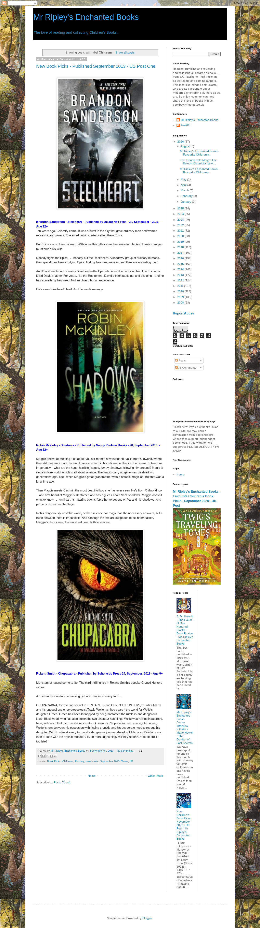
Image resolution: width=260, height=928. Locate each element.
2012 (181, 280)
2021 (181, 230)
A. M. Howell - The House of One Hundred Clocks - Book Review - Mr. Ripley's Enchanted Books (185, 630)
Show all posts (125, 52)
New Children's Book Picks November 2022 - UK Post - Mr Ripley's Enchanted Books (184, 825)
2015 (181, 263)
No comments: (126, 750)
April (184, 185)
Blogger (147, 918)
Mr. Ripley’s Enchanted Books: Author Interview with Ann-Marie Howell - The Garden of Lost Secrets (185, 727)
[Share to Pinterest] (55, 756)
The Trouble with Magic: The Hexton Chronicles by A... (198, 161)
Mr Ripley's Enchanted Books (86, 17)
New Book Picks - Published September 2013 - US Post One (95, 66)
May (184, 179)
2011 (180, 286)
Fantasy (79, 761)
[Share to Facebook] (51, 756)
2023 (181, 219)
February (187, 195)
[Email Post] (140, 750)
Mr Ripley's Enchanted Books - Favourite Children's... (199, 152)
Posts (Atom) (62, 782)
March (185, 190)
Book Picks (54, 761)
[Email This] (40, 756)
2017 (181, 252)
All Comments (187, 367)
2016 (181, 258)
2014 (181, 269)
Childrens (67, 761)
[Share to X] (47, 756)
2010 (181, 291)
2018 (181, 247)
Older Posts (155, 775)
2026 (181, 141)
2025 (181, 208)
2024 (181, 214)
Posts (182, 360)
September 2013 (109, 761)
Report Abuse (183, 313)
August (186, 146)
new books (92, 761)
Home (91, 775)
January (186, 201)
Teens (124, 761)
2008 (181, 302)
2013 (181, 275)
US (131, 761)
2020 (181, 236)
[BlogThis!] (43, 756)
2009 (181, 297)
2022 (181, 225)
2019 (181, 241)
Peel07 (185, 125)
